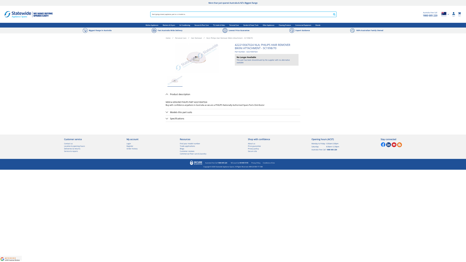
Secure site (252, 151)
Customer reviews (187, 151)
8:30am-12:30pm (332, 146)
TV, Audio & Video (219, 25)
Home (168, 38)
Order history (132, 148)
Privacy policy (253, 148)
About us (251, 143)
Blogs (182, 148)
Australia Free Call (216, 163)
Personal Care (234, 25)
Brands (318, 25)
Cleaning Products (285, 25)
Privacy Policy (255, 163)
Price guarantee (254, 146)
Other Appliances (268, 25)
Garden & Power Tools (250, 25)
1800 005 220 (430, 15)
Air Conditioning (184, 25)
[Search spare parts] (334, 14)
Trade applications (187, 146)
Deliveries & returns (72, 148)
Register (130, 146)
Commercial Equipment (303, 25)
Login (129, 143)
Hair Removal (196, 38)
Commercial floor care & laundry (193, 154)
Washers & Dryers (169, 25)
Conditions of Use (269, 163)
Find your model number (190, 143)
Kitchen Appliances (152, 25)
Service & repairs (71, 151)
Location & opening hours (74, 146)
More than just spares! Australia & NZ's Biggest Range (233, 3)
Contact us (68, 143)
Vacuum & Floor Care (202, 25)
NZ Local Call (239, 163)
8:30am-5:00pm (332, 143)
